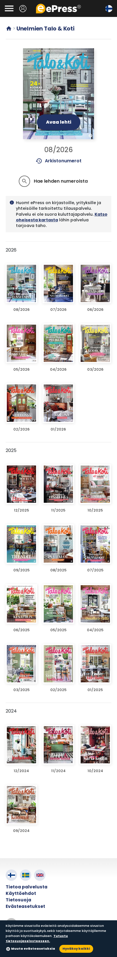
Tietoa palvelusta (26, 887)
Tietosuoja (18, 900)
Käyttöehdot (21, 893)
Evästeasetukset (25, 906)
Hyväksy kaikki (76, 948)
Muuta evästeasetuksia (33, 948)
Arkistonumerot (58, 161)
